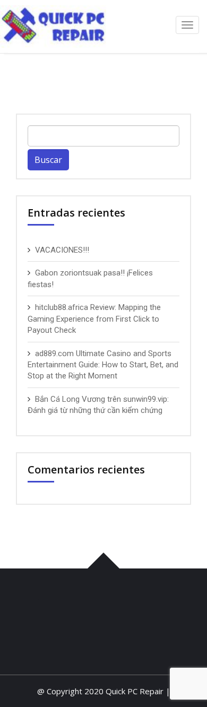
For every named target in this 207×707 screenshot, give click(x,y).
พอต (51, 599)
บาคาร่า (29, 599)
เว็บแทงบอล (95, 599)
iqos (67, 599)
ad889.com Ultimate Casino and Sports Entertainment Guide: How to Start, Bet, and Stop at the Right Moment (103, 365)
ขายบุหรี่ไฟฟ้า (68, 637)
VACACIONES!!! (62, 250)
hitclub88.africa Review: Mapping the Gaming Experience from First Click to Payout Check (94, 319)
